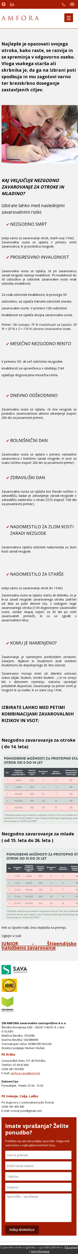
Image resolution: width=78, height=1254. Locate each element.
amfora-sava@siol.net (25, 1073)
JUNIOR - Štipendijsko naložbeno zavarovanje (39, 945)
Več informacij (40, 1251)
